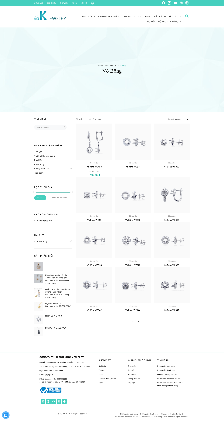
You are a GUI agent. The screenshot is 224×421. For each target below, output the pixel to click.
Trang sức (86, 16)
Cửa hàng (38, 3)
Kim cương (144, 16)
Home (100, 66)
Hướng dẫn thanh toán (166, 370)
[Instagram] (181, 3)
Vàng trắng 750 (44, 220)
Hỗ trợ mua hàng (168, 21)
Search (186, 21)
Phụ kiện (151, 21)
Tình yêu (127, 16)
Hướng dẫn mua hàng (166, 366)
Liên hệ (84, 3)
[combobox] (178, 119)
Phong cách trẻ (107, 16)
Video (74, 3)
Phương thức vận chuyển (167, 374)
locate (94, 3)
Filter (40, 198)
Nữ (116, 66)
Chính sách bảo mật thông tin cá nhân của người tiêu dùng (164, 417)
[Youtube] (175, 3)
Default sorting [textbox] (174, 119)
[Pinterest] (186, 3)
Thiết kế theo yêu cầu (165, 16)
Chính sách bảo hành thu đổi (168, 379)
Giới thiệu (51, 3)
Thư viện (64, 3)
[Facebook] (163, 3)
